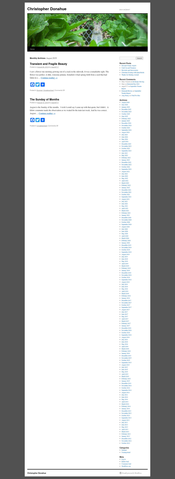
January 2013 (126, 436)
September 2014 (126, 390)
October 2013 (126, 415)
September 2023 (126, 151)
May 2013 (125, 427)
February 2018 (126, 296)
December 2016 (126, 328)
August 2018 (126, 282)
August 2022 (126, 171)
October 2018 (126, 277)
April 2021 (125, 208)
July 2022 (125, 174)
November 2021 (126, 192)
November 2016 (126, 330)
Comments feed (126, 464)
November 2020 (126, 220)
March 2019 (125, 266)
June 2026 (125, 105)
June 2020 (125, 231)
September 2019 (126, 252)
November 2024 (126, 125)
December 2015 (126, 356)
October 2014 (126, 388)
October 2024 (126, 128)
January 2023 (126, 160)
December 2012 (126, 438)
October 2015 (126, 360)
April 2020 (125, 236)
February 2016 (126, 351)
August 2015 (126, 365)
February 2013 (126, 434)
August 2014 (126, 392)
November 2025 (126, 112)
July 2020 (125, 229)
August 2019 (126, 254)
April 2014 (125, 402)
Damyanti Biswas (127, 91)
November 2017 (126, 303)
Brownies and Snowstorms (130, 70)
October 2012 (126, 443)
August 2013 (126, 420)
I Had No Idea (135, 95)
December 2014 (126, 383)
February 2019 (126, 268)
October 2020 (126, 222)
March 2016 (125, 349)
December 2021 (126, 190)
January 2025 (126, 121)
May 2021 (125, 206)
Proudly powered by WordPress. (132, 473)
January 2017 (126, 326)
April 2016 (125, 346)
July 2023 (125, 153)
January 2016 (126, 353)
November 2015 (126, 358)
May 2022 (125, 178)
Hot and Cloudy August (129, 65)
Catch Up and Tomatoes (129, 68)
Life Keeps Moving (138, 82)
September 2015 (126, 362)
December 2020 (126, 217)
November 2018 (126, 275)
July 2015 (125, 367)
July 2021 (125, 201)
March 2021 (125, 211)
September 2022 (126, 169)
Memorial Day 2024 (133, 84)
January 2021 (126, 215)
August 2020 (126, 227)
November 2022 (126, 164)
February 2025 (126, 118)
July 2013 (125, 422)
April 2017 (125, 319)
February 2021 (126, 213)
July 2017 (125, 312)
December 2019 (126, 245)
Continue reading (49, 77)
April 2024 (125, 141)
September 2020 (126, 224)
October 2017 (126, 305)
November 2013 (126, 413)
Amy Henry (125, 95)
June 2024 (125, 137)
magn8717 (55, 67)
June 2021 (125, 204)
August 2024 (126, 132)
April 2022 (125, 181)
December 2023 (126, 144)
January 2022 (126, 187)
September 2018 (126, 280)
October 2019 (126, 250)
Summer (40, 90)
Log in (124, 459)
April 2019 (125, 263)
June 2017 (125, 314)
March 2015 (125, 376)
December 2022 (126, 162)
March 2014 (125, 404)
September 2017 (126, 307)
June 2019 (125, 259)
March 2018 (125, 293)
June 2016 (125, 342)
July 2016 (125, 339)
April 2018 (125, 291)
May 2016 (125, 344)
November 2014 (126, 385)
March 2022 (125, 183)
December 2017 (126, 300)
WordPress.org (126, 466)
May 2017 (125, 316)
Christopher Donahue (46, 8)
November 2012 (126, 441)
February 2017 (126, 323)
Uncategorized (48, 90)
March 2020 (125, 238)
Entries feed (125, 461)
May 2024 (125, 139)
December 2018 (126, 273)
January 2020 (126, 243)
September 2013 (126, 418)
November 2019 (126, 247)
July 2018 (125, 284)
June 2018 (125, 286)
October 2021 (126, 194)
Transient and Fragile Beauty (48, 64)
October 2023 (126, 148)
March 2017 (125, 321)
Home (32, 49)
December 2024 (126, 123)
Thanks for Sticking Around (130, 75)
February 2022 (126, 185)
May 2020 (125, 234)
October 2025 (126, 114)
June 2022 (125, 176)
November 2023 (126, 146)
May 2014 (125, 399)
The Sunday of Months (44, 99)
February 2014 (126, 406)
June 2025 (125, 116)
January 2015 (126, 381)
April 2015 (125, 374)
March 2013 (125, 432)
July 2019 (125, 257)
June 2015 (125, 369)
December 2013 (126, 411)
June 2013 (125, 425)
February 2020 (126, 240)
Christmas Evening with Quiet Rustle (133, 72)
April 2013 (125, 429)
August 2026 (126, 102)
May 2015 (125, 372)
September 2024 (126, 130)
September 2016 (126, 335)
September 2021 (126, 197)
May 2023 (125, 155)
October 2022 (126, 167)
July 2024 (125, 135)
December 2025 (126, 109)
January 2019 (126, 270)
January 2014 (126, 409)
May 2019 (125, 261)
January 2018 (126, 298)
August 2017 (126, 310)
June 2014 (125, 397)
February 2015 (126, 379)
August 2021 (126, 199)
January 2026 (126, 107)
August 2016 (126, 337)
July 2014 (125, 395)
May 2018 (125, 289)
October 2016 (126, 333)
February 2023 (126, 158)
